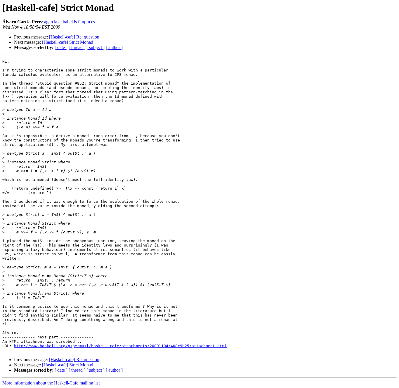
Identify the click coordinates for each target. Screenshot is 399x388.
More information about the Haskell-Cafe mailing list (51, 382)
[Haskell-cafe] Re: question (74, 36)
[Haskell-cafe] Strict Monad (67, 42)
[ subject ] (95, 47)
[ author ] (114, 47)
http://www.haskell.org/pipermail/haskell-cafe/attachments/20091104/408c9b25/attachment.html (120, 346)
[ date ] (61, 47)
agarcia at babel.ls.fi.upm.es (69, 21)
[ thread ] (77, 47)
